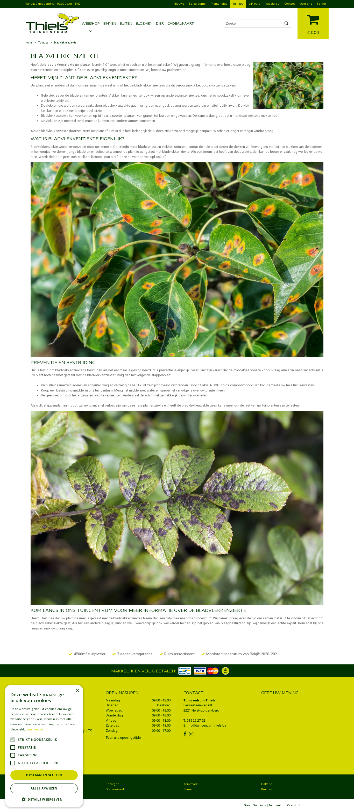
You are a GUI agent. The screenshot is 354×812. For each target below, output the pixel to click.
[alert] (44, 746)
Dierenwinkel (115, 789)
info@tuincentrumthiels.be (206, 725)
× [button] (77, 691)
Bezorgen (112, 784)
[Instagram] (192, 734)
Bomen (188, 789)
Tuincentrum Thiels (199, 700)
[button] (44, 799)
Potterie (266, 784)
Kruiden (266, 789)
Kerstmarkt (190, 784)
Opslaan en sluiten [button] (44, 775)
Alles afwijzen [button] (44, 788)
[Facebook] (185, 734)
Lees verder (35, 729)
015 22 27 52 (196, 720)
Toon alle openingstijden (124, 738)
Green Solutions (255, 805)
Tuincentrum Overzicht (284, 805)
